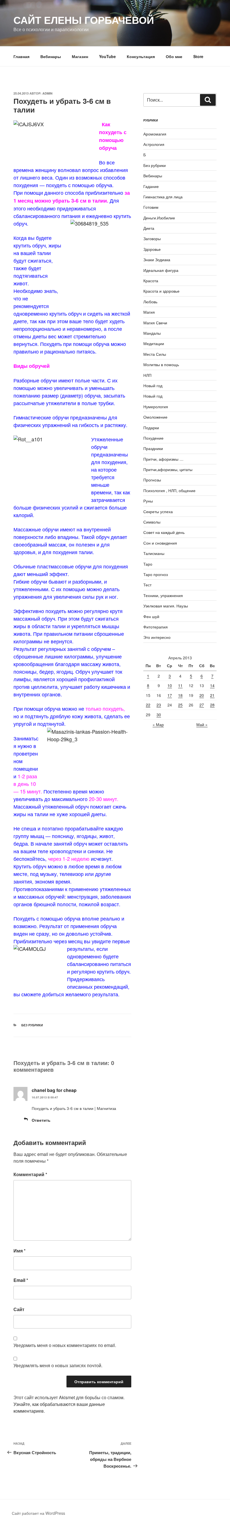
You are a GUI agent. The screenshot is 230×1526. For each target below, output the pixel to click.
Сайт (18, 1309)
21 (212, 695)
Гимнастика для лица (163, 196)
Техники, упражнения (163, 595)
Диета (148, 228)
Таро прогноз (155, 574)
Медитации (153, 343)
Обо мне (174, 56)
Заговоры (152, 238)
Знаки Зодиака (156, 259)
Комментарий (30, 1174)
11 (180, 685)
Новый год (152, 385)
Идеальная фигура (160, 270)
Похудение (153, 438)
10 (169, 685)
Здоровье (152, 249)
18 (180, 695)
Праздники (153, 448)
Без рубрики (32, 1025)
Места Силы (154, 354)
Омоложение (155, 417)
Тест (147, 585)
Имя (19, 1250)
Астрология (153, 144)
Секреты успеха (158, 511)
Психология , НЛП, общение (169, 490)
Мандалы (152, 333)
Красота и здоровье (161, 291)
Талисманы (153, 553)
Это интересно (157, 637)
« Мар (158, 724)
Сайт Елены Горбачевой (83, 19)
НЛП (147, 375)
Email (20, 1280)
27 (201, 705)
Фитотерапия (155, 627)
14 (212, 685)
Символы (151, 522)
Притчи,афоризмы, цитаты (167, 469)
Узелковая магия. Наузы (165, 606)
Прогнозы (152, 480)
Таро (147, 564)
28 (212, 705)
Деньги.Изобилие (159, 218)
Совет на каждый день (164, 532)
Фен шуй (151, 616)
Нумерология (155, 406)
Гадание (151, 186)
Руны (148, 501)
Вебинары (50, 56)
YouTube (107, 56)
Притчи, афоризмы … (163, 459)
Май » (202, 724)
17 (169, 695)
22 (148, 705)
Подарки (151, 427)
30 (159, 714)
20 (201, 695)
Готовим (150, 207)
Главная (21, 56)
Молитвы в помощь (161, 364)
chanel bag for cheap (54, 1090)
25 (180, 705)
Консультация (141, 56)
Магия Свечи (155, 322)
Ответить (41, 1120)
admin (47, 93)
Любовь (150, 301)
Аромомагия (154, 134)
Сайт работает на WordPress (38, 1513)
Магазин (80, 56)
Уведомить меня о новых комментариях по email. (64, 1345)
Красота (150, 280)
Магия (149, 312)
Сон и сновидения (160, 543)
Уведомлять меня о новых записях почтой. (57, 1365)
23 (159, 705)
